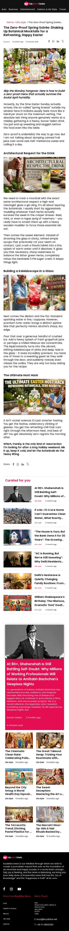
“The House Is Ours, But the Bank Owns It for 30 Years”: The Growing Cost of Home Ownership (49, 540)
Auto (4, 9)
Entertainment (27, 9)
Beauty (6, 914)
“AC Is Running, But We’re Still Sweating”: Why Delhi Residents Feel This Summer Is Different (48, 561)
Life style (21, 22)
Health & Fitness (9, 908)
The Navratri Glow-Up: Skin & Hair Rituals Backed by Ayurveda (48, 830)
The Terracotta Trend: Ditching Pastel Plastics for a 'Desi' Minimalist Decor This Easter (18, 831)
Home (10, 22)
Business (13, 9)
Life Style (6, 919)
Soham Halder (14, 717)
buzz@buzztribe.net (47, 919)
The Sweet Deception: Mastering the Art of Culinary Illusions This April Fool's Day (49, 794)
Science (6, 924)
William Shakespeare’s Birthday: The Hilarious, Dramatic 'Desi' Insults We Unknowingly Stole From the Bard (49, 605)
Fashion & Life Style (47, 9)
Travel (62, 9)
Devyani (7, 42)
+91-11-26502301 (45, 924)
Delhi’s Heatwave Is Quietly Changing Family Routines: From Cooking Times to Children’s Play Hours (49, 583)
